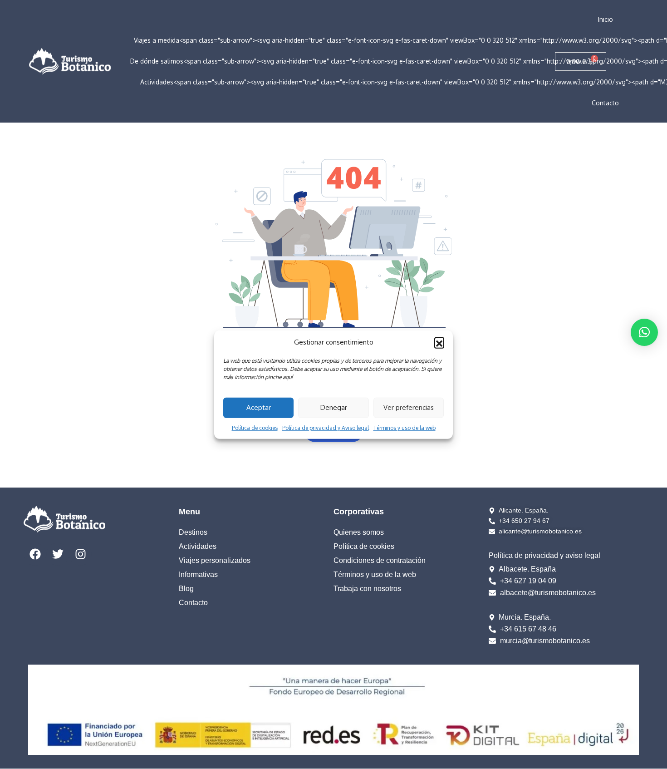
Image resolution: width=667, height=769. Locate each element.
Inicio (605, 19)
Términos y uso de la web (404, 427)
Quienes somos (359, 532)
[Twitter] (57, 554)
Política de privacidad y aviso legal (544, 555)
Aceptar (258, 407)
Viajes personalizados (214, 560)
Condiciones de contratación (380, 560)
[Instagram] (80, 554)
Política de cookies (255, 427)
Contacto (605, 103)
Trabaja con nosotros (367, 588)
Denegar (333, 407)
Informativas (198, 574)
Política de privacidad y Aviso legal (325, 427)
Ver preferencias (408, 407)
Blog (186, 588)
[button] (439, 342)
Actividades (197, 546)
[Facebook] (35, 554)
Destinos (193, 532)
